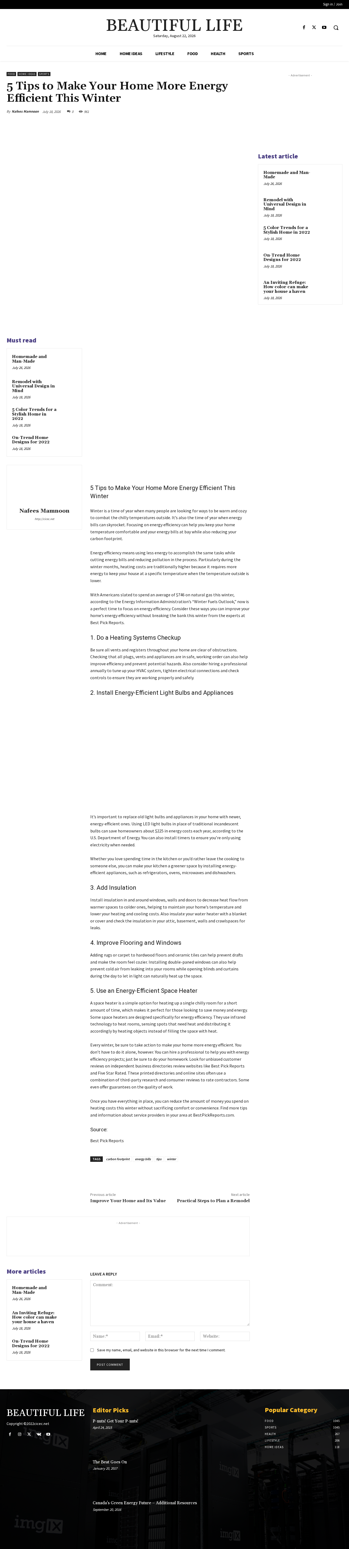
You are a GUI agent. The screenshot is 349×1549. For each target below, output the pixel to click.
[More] (244, 111)
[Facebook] (304, 27)
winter (171, 1159)
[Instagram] (19, 1434)
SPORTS (44, 74)
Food (11, 74)
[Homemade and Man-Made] (68, 362)
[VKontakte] (38, 1434)
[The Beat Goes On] (240, 1475)
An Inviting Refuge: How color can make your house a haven (34, 1317)
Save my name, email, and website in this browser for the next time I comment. (161, 1350)
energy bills (143, 1159)
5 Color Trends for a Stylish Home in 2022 (34, 414)
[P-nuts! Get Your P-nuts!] (240, 1434)
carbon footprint (118, 1159)
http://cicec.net (44, 519)
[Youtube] (324, 27)
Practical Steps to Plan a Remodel (213, 1201)
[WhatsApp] (231, 111)
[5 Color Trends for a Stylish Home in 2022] (68, 415)
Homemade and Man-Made (29, 359)
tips (158, 1159)
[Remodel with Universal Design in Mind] (68, 387)
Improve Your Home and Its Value (128, 1201)
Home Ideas (27, 74)
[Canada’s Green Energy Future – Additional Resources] (240, 1516)
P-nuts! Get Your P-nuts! (115, 1421)
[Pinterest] (218, 111)
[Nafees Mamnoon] (44, 487)
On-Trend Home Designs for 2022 (31, 440)
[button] (335, 27)
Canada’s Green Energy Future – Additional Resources (145, 1503)
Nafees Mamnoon (25, 111)
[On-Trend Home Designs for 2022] (68, 443)
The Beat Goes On (110, 1462)
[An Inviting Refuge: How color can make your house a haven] (68, 1318)
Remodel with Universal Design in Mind (33, 386)
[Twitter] (314, 27)
